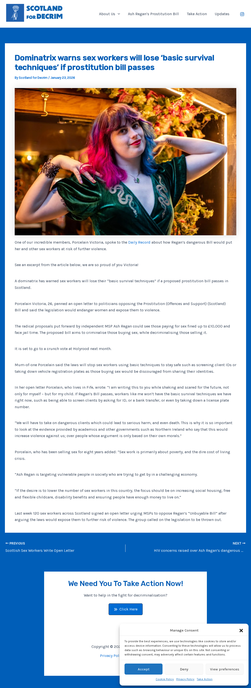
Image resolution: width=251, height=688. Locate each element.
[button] (241, 630)
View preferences (224, 669)
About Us (107, 13)
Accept (144, 669)
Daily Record (139, 242)
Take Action (205, 679)
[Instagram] (242, 14)
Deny (184, 669)
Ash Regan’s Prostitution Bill (153, 13)
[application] (117, 14)
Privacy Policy (185, 679)
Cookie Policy (165, 679)
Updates (222, 13)
